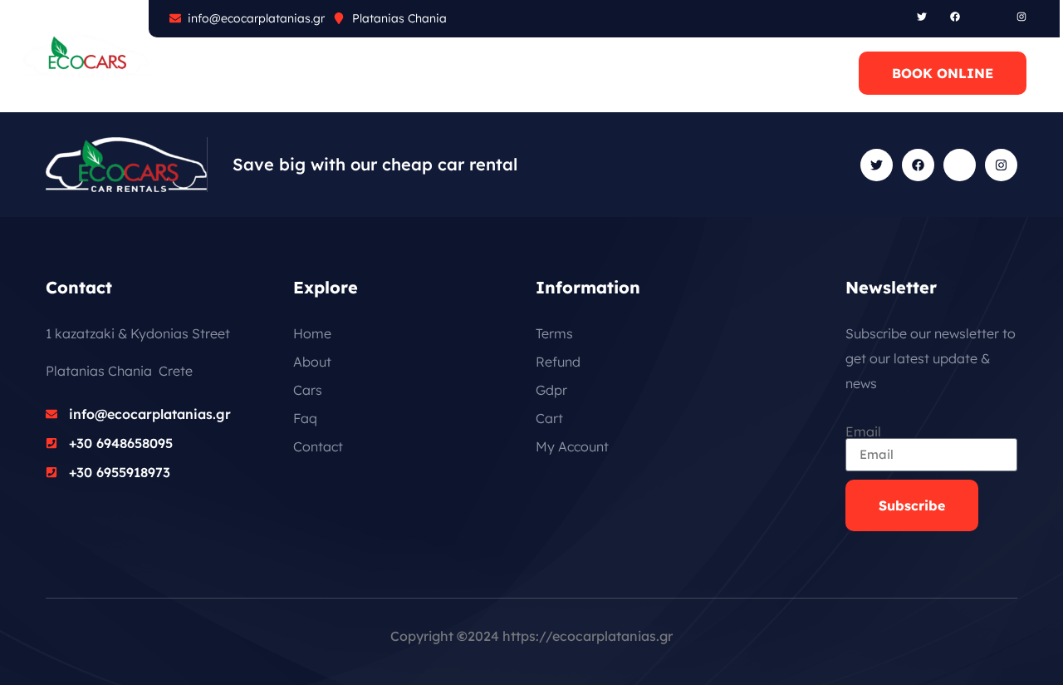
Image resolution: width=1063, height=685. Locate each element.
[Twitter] (922, 17)
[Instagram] (1021, 17)
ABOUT (213, 73)
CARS (288, 73)
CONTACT (500, 73)
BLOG (417, 73)
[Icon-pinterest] (988, 17)
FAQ (352, 73)
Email (863, 431)
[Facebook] (955, 17)
